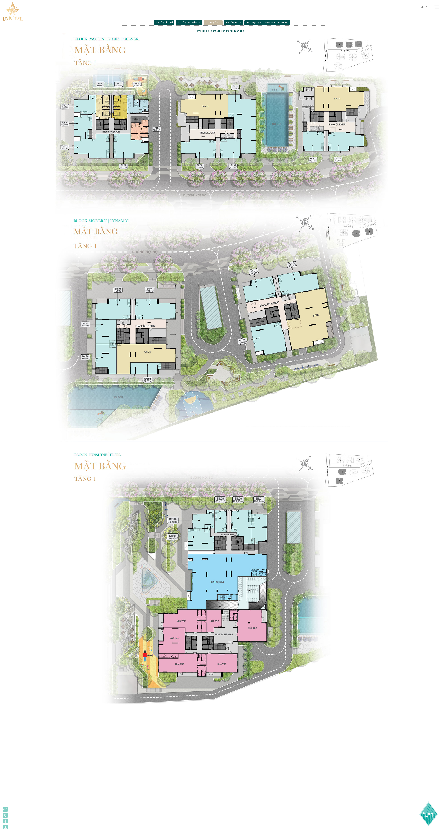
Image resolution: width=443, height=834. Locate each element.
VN (422, 6)
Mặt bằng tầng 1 (213, 22)
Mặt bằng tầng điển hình (189, 22)
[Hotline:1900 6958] (5, 815)
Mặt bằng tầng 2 (233, 22)
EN (427, 6)
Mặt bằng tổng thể (164, 22)
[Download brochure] (5, 827)
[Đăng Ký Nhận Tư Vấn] (430, 813)
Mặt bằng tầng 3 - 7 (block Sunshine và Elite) (267, 22)
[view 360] (5, 809)
